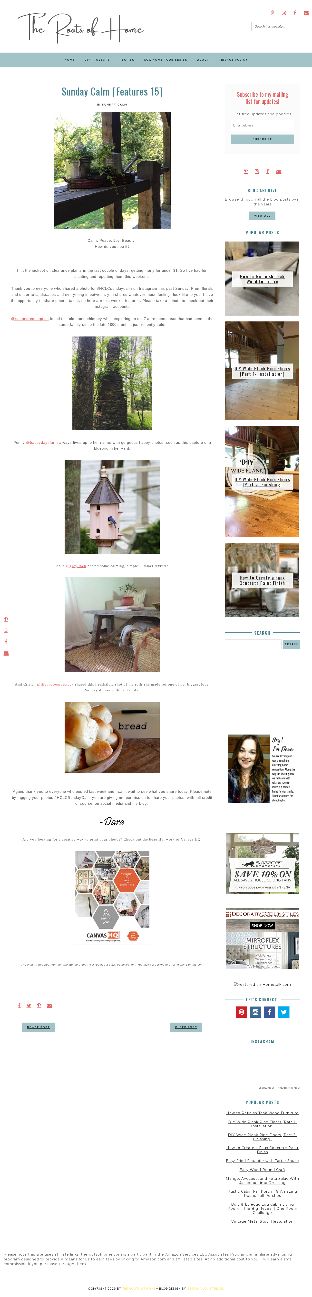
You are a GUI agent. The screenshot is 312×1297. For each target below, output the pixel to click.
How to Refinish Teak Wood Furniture (262, 279)
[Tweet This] (29, 1005)
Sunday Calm (114, 104)
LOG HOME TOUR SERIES (165, 59)
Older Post (186, 1027)
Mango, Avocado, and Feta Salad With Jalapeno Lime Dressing (262, 1180)
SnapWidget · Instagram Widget (279, 1087)
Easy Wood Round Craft (262, 1170)
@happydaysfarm (42, 442)
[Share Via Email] (49, 1005)
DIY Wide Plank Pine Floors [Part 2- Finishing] (262, 482)
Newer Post (38, 1027)
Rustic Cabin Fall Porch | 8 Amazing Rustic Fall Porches (262, 1193)
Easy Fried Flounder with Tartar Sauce (262, 1161)
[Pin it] (39, 1005)
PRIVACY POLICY (233, 59)
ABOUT (203, 59)
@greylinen (76, 566)
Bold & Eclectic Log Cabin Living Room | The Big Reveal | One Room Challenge (262, 1208)
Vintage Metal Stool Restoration (262, 1221)
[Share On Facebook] (19, 1005)
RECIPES (127, 59)
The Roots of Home (138, 1289)
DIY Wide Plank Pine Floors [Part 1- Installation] (262, 371)
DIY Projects (97, 59)
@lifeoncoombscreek (55, 684)
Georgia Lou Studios (205, 1289)
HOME (70, 59)
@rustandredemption (30, 319)
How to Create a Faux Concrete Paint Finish (262, 580)
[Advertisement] (262, 691)
